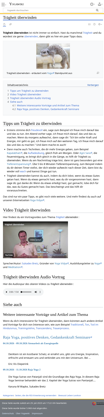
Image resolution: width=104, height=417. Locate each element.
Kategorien (8, 395)
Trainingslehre (26, 328)
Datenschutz (8, 413)
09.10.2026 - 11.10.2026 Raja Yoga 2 (21, 369)
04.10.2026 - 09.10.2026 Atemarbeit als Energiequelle (30, 343)
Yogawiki (16, 4)
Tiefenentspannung (18, 164)
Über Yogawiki (23, 413)
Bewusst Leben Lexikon (69, 395)
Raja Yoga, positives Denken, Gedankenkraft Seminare (46, 337)
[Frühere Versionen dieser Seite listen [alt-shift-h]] (94, 24)
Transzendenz (43, 328)
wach (23, 171)
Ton (87, 324)
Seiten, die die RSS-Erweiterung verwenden (35, 395)
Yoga (50, 73)
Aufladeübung (36, 153)
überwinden (31, 36)
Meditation (14, 267)
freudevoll (37, 130)
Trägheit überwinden (14, 224)
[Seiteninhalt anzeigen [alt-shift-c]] (4, 24)
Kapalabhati (14, 153)
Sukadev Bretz (30, 263)
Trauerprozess (61, 328)
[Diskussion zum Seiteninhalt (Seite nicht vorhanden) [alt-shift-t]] (10, 24)
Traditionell (77, 324)
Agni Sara (84, 153)
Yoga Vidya (36, 200)
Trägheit (87, 32)
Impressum (37, 413)
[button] (35, 239)
